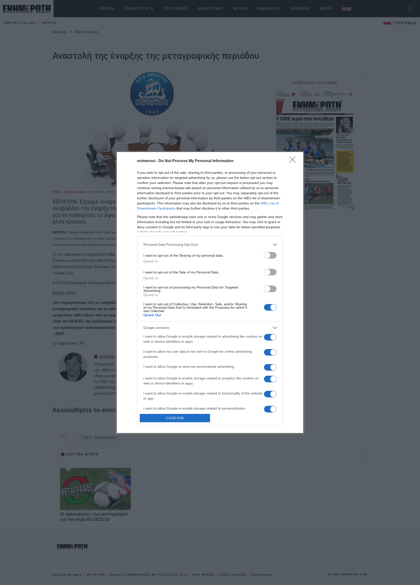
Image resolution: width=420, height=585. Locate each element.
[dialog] (210, 292)
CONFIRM (175, 418)
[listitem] (210, 244)
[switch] (270, 255)
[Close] (294, 161)
